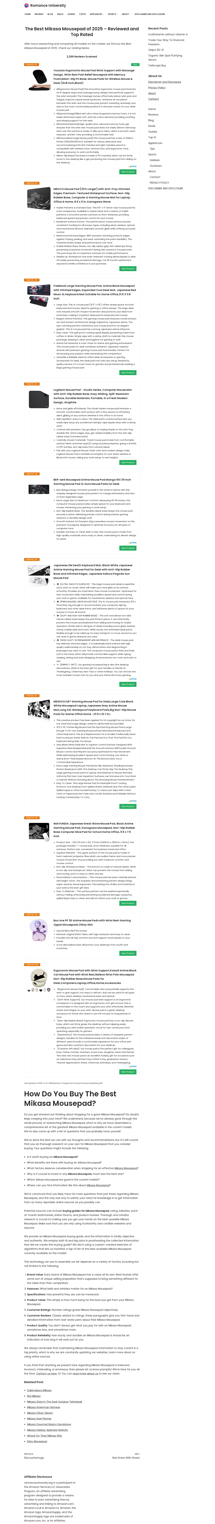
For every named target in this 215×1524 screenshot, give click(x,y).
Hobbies (155, 160)
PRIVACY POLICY (159, 183)
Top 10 (82, 14)
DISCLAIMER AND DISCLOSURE (150, 14)
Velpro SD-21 (156, 50)
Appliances (155, 143)
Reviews (39, 14)
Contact (153, 99)
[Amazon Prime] (132, 166)
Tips (152, 149)
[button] (103, 14)
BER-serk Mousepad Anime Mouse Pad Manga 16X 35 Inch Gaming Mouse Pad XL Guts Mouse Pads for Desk (92, 482)
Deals (60, 14)
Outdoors (156, 166)
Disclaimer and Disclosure (164, 82)
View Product (128, 171)
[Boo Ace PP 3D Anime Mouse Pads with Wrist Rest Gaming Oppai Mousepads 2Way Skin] (39, 930)
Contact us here (46, 1373)
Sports (152, 154)
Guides (71, 14)
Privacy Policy (157, 87)
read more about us (85, 1373)
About (152, 93)
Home (28, 14)
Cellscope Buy (157, 65)
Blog (50, 14)
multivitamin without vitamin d (168, 34)
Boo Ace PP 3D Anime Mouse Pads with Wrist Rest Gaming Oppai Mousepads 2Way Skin (92, 922)
